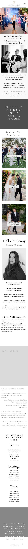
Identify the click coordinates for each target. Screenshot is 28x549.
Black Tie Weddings (14, 495)
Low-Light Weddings (14, 474)
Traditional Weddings (14, 501)
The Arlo (14, 458)
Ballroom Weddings (14, 472)
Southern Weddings (14, 497)
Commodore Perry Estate (14, 451)
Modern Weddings (14, 499)
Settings (14, 466)
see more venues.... (14, 460)
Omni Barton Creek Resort (14, 449)
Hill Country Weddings (14, 478)
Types (14, 486)
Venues (14, 445)
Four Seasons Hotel (14, 453)
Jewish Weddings (14, 491)
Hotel (17, 456)
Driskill (14, 456)
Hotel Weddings (14, 480)
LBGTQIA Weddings (14, 493)
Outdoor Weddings (14, 476)
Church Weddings (14, 470)
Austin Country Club (14, 455)
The (11, 456)
